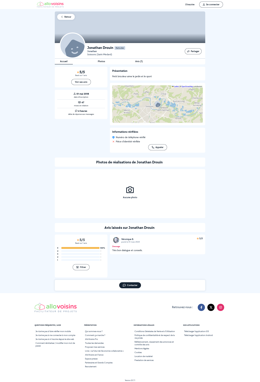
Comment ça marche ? (95, 335)
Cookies (138, 352)
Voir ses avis (81, 82)
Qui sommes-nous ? (93, 331)
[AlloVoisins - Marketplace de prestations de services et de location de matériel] (50, 6)
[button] (158, 104)
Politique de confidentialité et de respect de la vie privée (155, 336)
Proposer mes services (95, 347)
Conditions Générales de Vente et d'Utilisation (155, 331)
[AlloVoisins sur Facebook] (201, 307)
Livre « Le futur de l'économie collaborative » (104, 351)
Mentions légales (142, 348)
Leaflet (176, 86)
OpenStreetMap (187, 86)
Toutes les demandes (94, 343)
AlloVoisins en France (94, 354)
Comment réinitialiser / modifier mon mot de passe (55, 344)
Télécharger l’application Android (198, 335)
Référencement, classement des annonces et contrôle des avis (154, 343)
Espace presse (91, 358)
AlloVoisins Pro (91, 339)
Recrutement (90, 366)
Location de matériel (144, 356)
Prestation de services (144, 360)
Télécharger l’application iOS (196, 331)
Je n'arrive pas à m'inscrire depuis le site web (55, 339)
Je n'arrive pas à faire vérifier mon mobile (53, 331)
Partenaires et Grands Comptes (99, 362)
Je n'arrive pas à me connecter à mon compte (55, 335)
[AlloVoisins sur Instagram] (220, 307)
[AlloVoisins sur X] (211, 307)
